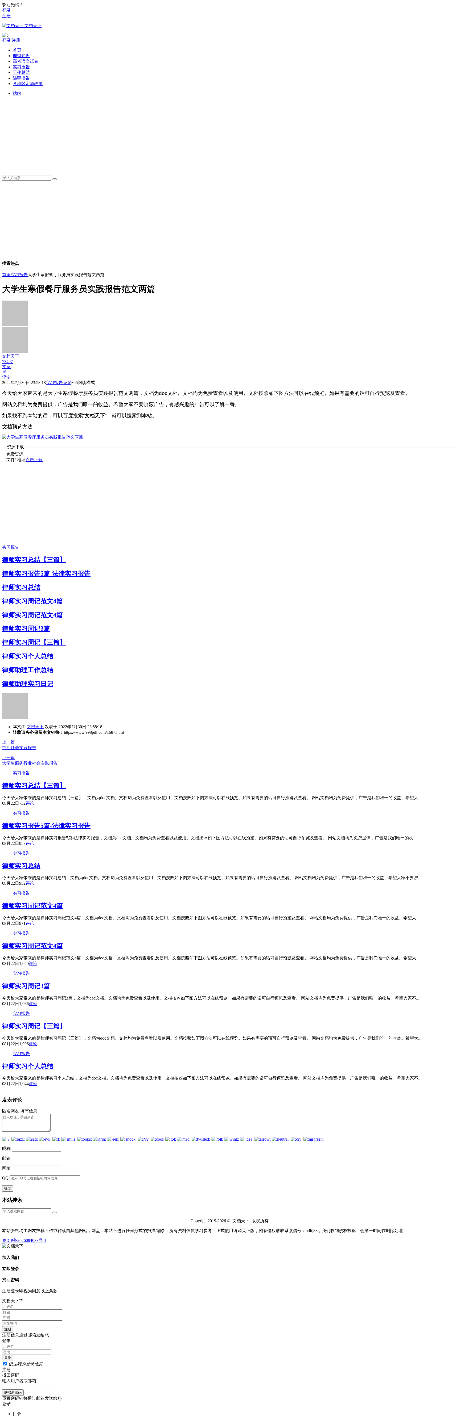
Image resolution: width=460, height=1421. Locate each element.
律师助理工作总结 (27, 670)
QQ (5, 1178)
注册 (6, 16)
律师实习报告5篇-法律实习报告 (46, 573)
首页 (17, 50)
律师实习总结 (21, 587)
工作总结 (21, 72)
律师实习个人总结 (27, 656)
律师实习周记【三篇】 (34, 642)
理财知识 (21, 55)
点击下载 (34, 459)
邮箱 (6, 1158)
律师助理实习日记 (27, 683)
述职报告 (21, 78)
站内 (17, 93)
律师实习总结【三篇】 (34, 559)
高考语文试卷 (25, 61)
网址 (6, 1168)
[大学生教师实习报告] (42, 437)
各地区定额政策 (28, 83)
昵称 (6, 1148)
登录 (6, 10)
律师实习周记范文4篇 (32, 601)
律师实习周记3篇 (26, 628)
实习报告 (21, 67)
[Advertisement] (172, 133)
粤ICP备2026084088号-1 (24, 1240)
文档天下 (35, 726)
